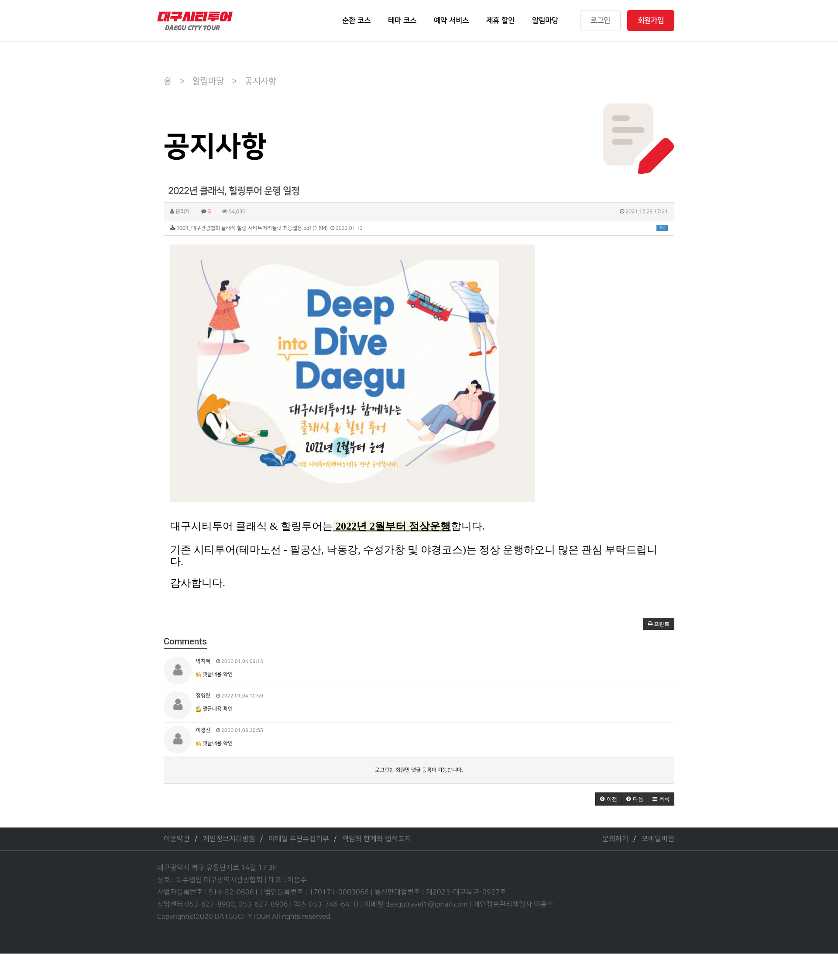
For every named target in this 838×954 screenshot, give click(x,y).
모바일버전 (658, 839)
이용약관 (177, 839)
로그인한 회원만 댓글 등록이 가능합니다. (419, 770)
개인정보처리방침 (229, 839)
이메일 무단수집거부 (298, 839)
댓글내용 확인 (218, 674)
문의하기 (615, 839)
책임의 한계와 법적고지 (376, 839)
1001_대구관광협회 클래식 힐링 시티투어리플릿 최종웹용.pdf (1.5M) (420, 228)
